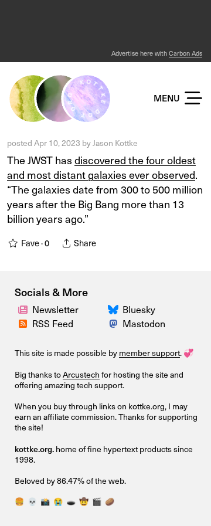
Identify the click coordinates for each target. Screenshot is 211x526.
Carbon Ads (185, 53)
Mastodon (143, 323)
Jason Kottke (115, 143)
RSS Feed (52, 323)
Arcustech (81, 374)
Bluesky (138, 309)
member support (149, 353)
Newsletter (55, 309)
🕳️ (71, 501)
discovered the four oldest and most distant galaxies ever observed (101, 167)
